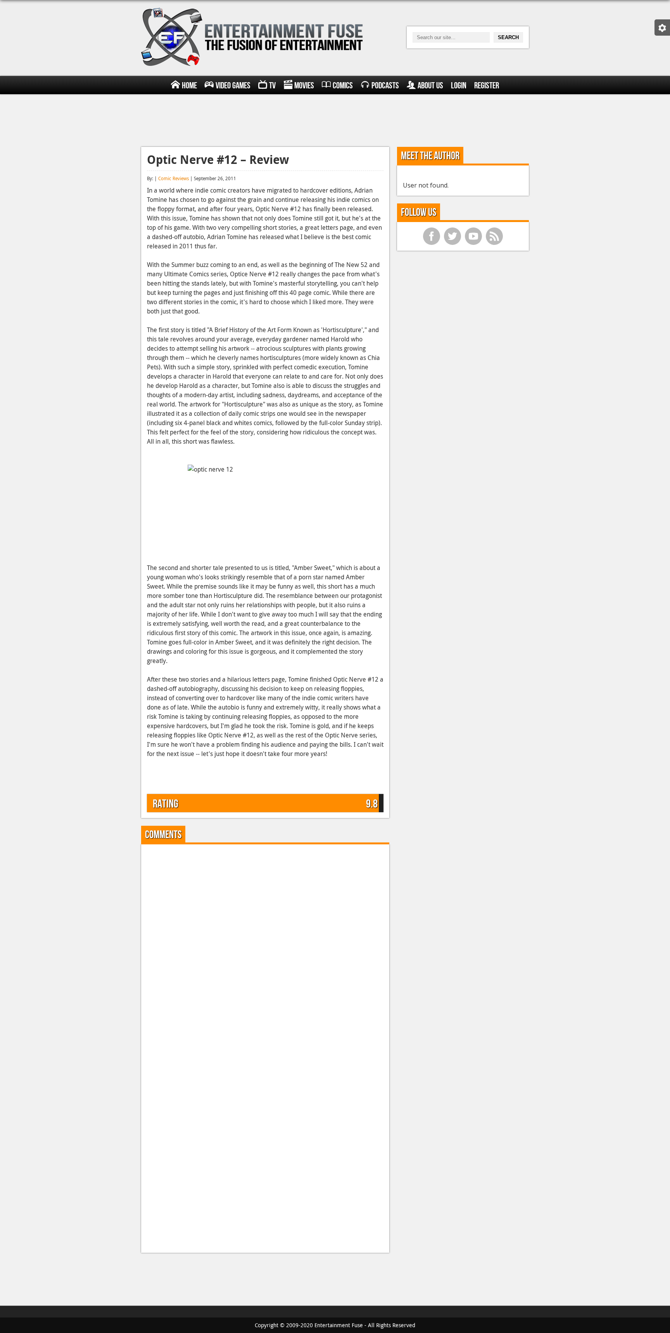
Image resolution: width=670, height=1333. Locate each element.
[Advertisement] (335, 119)
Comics (343, 85)
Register (486, 85)
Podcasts (385, 85)
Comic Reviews (173, 178)
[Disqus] (265, 947)
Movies (304, 85)
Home (189, 85)
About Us (430, 85)
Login (458, 85)
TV (272, 85)
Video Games (233, 85)
